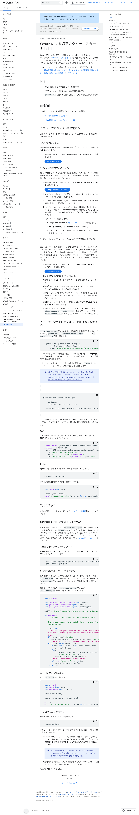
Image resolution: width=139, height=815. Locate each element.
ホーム (42, 38)
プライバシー (44, 810)
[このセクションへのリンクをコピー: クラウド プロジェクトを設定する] (82, 128)
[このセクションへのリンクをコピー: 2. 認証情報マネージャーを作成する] (77, 571)
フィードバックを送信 (69, 783)
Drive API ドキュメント (88, 538)
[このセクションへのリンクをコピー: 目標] (47, 81)
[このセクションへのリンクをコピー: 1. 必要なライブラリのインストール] (77, 547)
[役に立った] (68, 778)
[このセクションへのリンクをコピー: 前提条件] (53, 106)
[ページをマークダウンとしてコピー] (47, 48)
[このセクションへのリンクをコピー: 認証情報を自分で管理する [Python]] (84, 522)
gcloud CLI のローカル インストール (59, 120)
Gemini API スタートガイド (61, 58)
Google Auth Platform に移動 (57, 190)
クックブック (109, 2)
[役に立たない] (71, 778)
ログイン (133, 2)
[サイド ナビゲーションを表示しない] (26, 811)
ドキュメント (7, 8)
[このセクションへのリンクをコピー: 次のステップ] (58, 505)
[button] (13, 79)
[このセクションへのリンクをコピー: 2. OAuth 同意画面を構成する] (71, 168)
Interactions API (49, 16)
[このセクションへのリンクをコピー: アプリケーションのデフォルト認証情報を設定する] (45, 325)
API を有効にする (53, 161)
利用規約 (35, 810)
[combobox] (52, 3)
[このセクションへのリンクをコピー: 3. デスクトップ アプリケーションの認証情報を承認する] (42, 242)
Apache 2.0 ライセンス (67, 794)
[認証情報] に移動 (53, 271)
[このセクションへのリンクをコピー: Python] (49, 464)
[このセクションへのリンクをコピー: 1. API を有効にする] (61, 143)
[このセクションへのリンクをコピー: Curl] (46, 431)
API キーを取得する (95, 2)
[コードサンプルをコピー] (97, 341)
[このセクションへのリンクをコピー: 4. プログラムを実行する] (66, 712)
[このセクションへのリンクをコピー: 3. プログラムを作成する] (66, 673)
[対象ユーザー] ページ (76, 223)
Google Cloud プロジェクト (55, 116)
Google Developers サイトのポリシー (48, 796)
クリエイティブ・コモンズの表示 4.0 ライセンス (82, 792)
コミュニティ (122, 2)
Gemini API (50, 38)
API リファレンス (21, 8)
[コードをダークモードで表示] (93, 341)
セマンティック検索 (78, 511)
